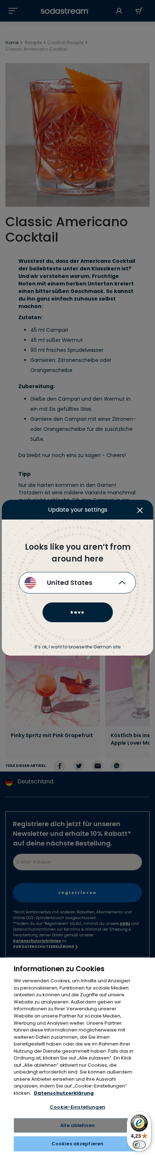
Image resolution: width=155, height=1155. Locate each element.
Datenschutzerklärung (64, 1093)
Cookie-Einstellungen (77, 1107)
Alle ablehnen (77, 1125)
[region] (77, 1056)
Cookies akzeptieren (77, 1143)
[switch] (139, 1145)
